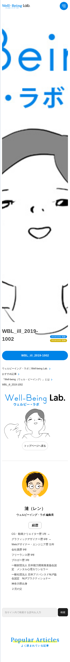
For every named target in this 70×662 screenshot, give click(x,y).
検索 (62, 612)
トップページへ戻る (35, 446)
